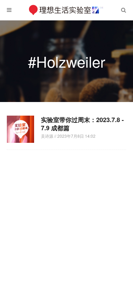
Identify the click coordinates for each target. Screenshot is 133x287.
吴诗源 (47, 136)
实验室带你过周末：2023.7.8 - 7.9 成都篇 (82, 123)
